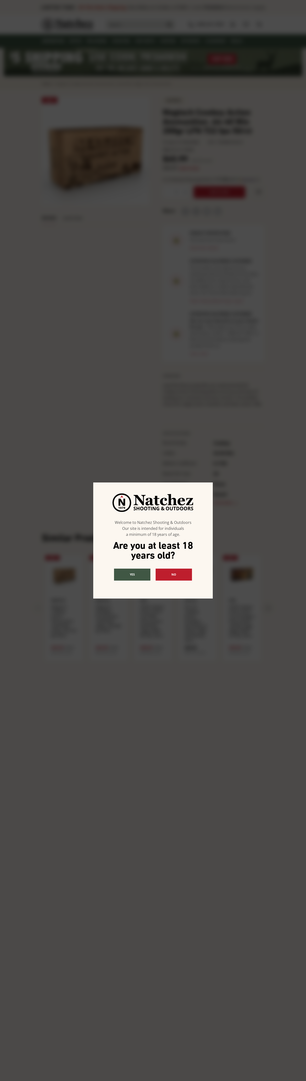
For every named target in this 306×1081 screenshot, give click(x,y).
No (173, 574)
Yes (132, 574)
